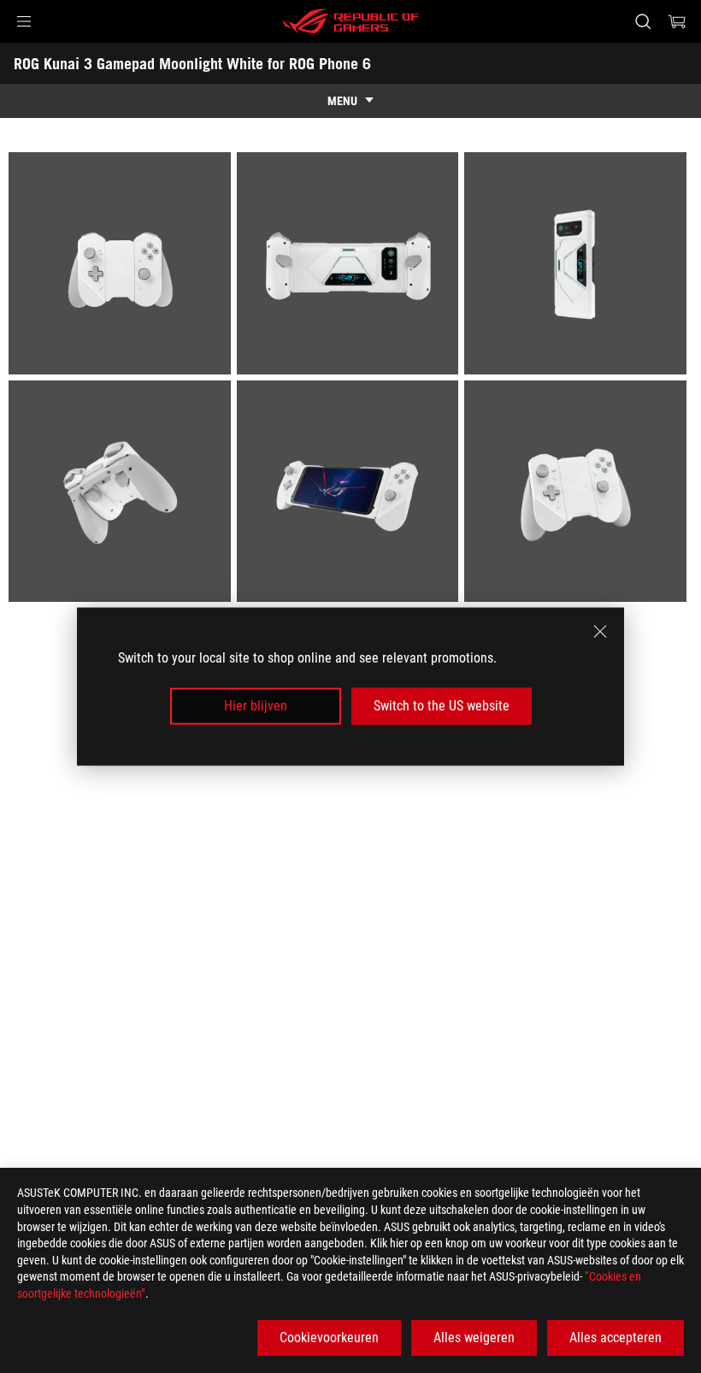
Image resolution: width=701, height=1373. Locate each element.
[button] (24, 21)
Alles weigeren (474, 1337)
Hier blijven (255, 706)
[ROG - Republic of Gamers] (350, 21)
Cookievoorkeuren (329, 1337)
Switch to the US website (442, 706)
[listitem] (123, 266)
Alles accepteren (615, 1337)
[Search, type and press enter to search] (643, 21)
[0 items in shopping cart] (677, 21)
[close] (600, 632)
